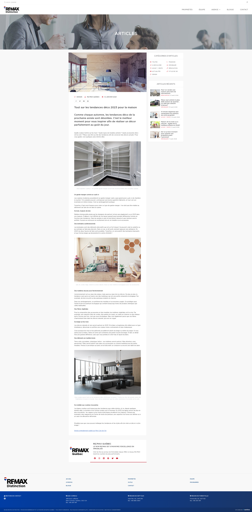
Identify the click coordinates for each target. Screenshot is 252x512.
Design (79, 97)
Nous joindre (11, 2)
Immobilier (172, 65)
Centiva (246, 509)
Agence (214, 9)
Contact (244, 9)
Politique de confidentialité (79, 509)
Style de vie (173, 71)
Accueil (68, 479)
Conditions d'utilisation (96, 509)
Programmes (194, 482)
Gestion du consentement (112, 509)
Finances (171, 62)
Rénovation (172, 68)
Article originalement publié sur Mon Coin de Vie (90, 430)
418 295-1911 (73, 502)
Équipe (202, 9)
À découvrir (156, 65)
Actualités (156, 71)
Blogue (230, 9)
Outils (130, 482)
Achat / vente (157, 68)
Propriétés (187, 9)
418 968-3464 (135, 500)
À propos (69, 482)
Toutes (155, 62)
